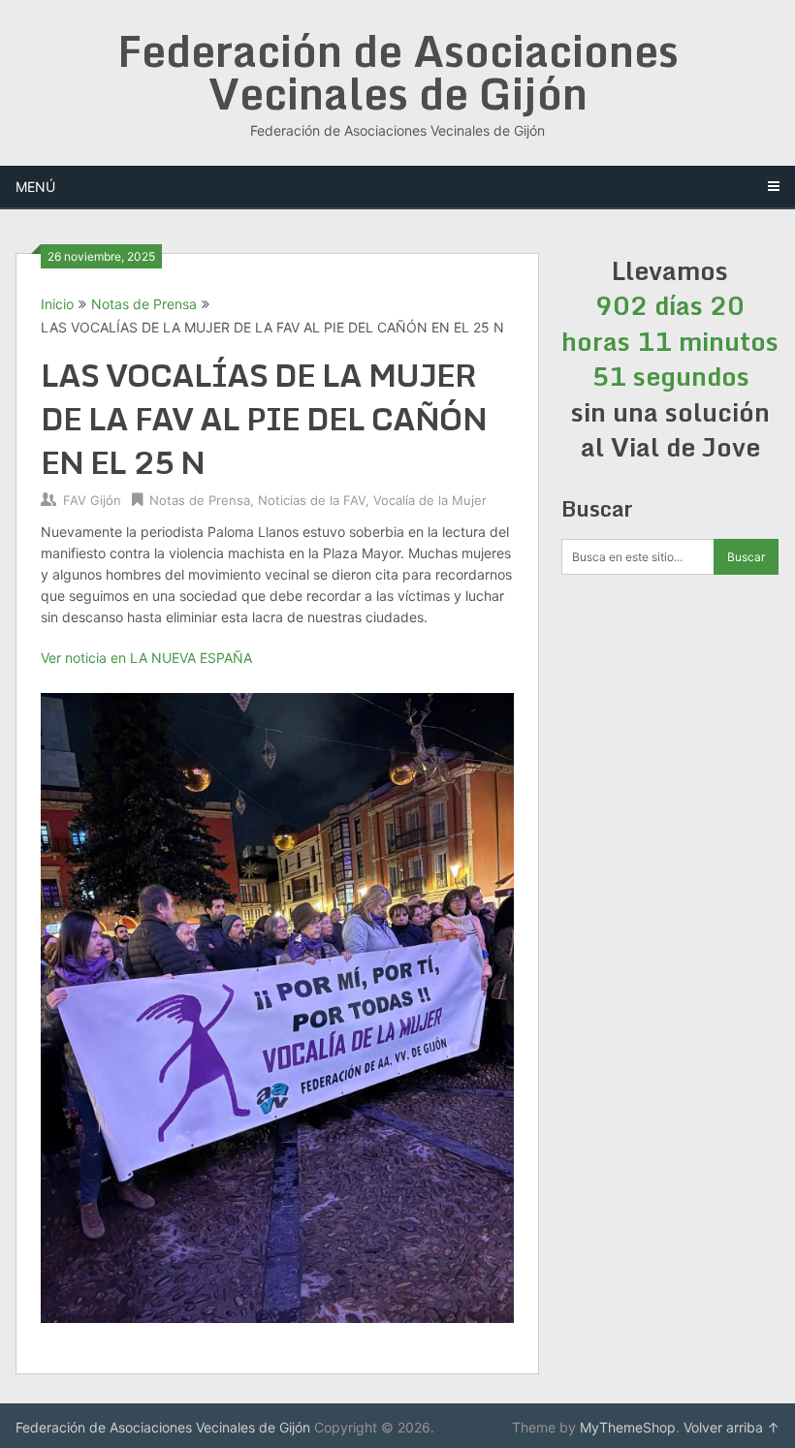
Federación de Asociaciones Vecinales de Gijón (398, 72)
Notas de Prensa (144, 304)
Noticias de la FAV (312, 500)
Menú (35, 186)
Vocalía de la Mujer (430, 500)
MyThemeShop (628, 1427)
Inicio (57, 304)
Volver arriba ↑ (731, 1427)
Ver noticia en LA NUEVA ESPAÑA (146, 657)
